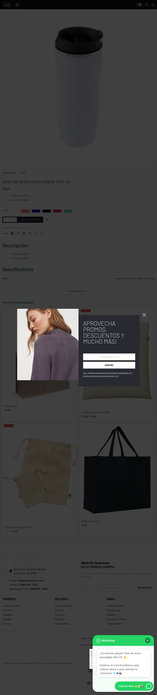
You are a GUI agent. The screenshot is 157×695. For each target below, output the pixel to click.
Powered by (91, 659)
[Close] (144, 315)
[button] (147, 640)
